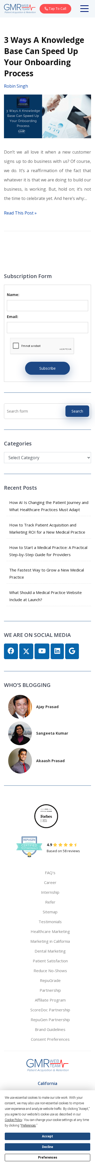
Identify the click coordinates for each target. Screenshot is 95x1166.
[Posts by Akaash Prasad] (20, 760)
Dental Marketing (50, 951)
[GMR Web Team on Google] (72, 651)
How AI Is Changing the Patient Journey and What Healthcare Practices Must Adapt (48, 506)
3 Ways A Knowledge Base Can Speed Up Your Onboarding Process (44, 56)
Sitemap (50, 911)
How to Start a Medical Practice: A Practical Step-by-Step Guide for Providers (48, 551)
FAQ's (50, 872)
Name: (13, 294)
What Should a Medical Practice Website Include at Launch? (45, 596)
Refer (50, 902)
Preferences (47, 1157)
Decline (47, 1147)
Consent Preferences (50, 1039)
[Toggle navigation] (85, 8)
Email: (12, 316)
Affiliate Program (50, 1000)
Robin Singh (16, 86)
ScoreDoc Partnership (50, 1009)
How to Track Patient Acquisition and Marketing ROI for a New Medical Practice (47, 528)
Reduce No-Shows (50, 970)
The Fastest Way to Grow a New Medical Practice (46, 573)
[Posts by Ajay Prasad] (20, 706)
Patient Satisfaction (50, 960)
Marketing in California (50, 941)
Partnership (50, 990)
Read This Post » (20, 213)
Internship (50, 892)
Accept (47, 1136)
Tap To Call (57, 8)
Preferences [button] (28, 1125)
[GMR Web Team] (20, 8)
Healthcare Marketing (50, 931)
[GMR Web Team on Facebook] (11, 651)
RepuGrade (50, 980)
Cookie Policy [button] (13, 1120)
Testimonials (50, 921)
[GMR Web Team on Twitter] (26, 651)
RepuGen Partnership (50, 1019)
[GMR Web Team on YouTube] (42, 651)
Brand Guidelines (50, 1029)
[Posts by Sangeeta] (20, 732)
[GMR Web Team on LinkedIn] (57, 651)
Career (50, 882)
